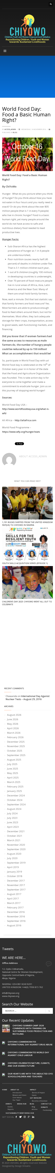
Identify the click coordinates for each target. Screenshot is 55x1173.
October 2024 (14, 800)
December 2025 (16, 741)
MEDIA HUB (21, 1104)
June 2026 (12, 719)
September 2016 (16, 921)
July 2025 (12, 764)
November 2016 (16, 916)
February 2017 (15, 907)
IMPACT (33, 1090)
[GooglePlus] (29, 1117)
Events (10, 1107)
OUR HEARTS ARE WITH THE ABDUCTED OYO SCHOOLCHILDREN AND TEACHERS (30, 1075)
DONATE (44, 1107)
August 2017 (14, 894)
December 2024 (16, 795)
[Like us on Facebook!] (16, 1117)
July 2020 (12, 858)
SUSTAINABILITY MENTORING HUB (20, 1113)
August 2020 (14, 853)
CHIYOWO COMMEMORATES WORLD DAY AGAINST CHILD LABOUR (28, 1054)
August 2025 (14, 759)
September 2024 (16, 804)
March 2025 (13, 782)
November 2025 (16, 746)
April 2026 (13, 728)
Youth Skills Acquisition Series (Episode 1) (25, 563)
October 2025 (14, 750)
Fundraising (47, 1110)
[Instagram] (25, 1117)
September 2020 (16, 849)
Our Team (16, 1100)
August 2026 (14, 714)
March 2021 (13, 840)
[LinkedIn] (33, 1117)
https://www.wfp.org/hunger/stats (21, 431)
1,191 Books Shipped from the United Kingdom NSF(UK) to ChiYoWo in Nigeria (27, 523)
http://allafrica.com (25, 420)
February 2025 (15, 786)
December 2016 (16, 912)
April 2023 (13, 826)
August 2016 (14, 925)
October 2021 (14, 835)
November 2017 (16, 885)
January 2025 (14, 791)
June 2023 (12, 822)
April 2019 (13, 867)
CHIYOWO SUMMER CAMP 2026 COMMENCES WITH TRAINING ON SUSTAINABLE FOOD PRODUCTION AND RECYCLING (32, 1029)
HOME (4, 1090)
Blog (33, 1107)
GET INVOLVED (35, 1098)
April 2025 (13, 777)
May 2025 (12, 773)
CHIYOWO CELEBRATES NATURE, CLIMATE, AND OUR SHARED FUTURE (29, 1064)
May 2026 (12, 723)
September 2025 (16, 755)
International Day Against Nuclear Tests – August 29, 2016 (28, 697)
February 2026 (15, 737)
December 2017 (16, 880)
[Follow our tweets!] (20, 1117)
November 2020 (16, 844)
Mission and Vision (19, 1095)
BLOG (15, 132)
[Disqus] (27, 647)
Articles (34, 1109)
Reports (11, 1109)
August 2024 (14, 809)
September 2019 (16, 862)
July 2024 (12, 813)
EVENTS (9, 1104)
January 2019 (14, 871)
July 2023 (12, 817)
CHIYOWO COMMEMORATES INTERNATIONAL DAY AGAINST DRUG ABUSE (30, 1043)
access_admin (10, 129)
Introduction (17, 1093)
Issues (34, 1095)
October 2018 (14, 876)
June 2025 (12, 768)
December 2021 (16, 831)
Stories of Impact (38, 1093)
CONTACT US (46, 1104)
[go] (49, 1011)
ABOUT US (15, 1090)
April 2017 (13, 898)
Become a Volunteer (40, 1101)
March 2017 (13, 903)
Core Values (17, 1097)
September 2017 (16, 889)
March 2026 (13, 732)
